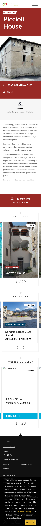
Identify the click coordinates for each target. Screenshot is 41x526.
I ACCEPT (30, 522)
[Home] (11, 4)
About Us (6, 464)
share (10, 92)
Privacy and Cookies (26, 464)
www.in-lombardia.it (9, 447)
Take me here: (22, 201)
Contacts (6, 468)
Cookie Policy (24, 511)
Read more (20, 188)
